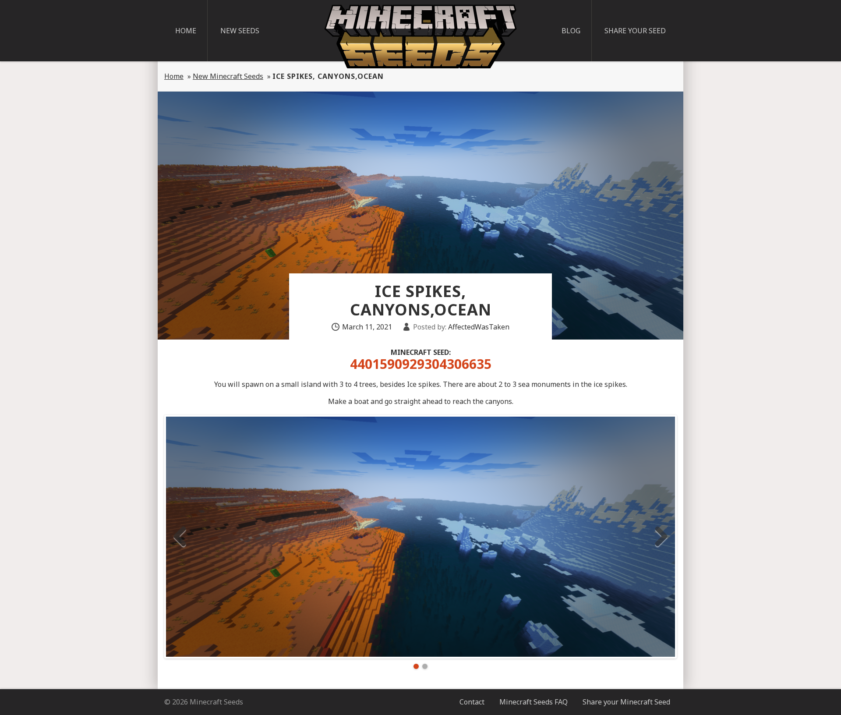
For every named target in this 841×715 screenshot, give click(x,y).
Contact (471, 702)
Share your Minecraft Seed (626, 702)
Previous (180, 537)
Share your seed (635, 30)
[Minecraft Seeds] (420, 36)
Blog (571, 30)
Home (185, 30)
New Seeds (239, 30)
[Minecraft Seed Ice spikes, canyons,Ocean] (420, 537)
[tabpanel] (420, 537)
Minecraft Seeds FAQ (533, 702)
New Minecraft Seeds (228, 76)
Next (661, 537)
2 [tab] (425, 666)
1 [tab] (416, 666)
